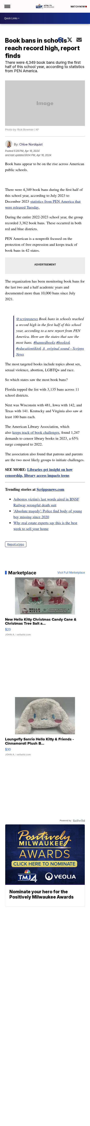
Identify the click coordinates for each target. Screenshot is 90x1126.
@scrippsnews (27, 318)
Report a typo (15, 544)
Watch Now (78, 6)
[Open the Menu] (7, 6)
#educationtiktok (28, 348)
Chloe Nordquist (30, 144)
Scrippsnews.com (50, 489)
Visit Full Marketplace (71, 572)
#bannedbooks (44, 342)
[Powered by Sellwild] (79, 820)
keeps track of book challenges (35, 432)
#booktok (63, 342)
